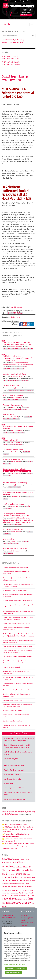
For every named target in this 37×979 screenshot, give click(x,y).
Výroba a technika (27, 349)
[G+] (25, 324)
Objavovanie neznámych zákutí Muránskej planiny (17, 690)
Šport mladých (23, 899)
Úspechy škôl (30, 895)
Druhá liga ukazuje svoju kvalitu (14, 799)
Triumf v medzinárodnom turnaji (14, 766)
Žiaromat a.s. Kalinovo (16, 432)
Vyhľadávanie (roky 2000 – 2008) (13, 42)
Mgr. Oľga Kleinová (16, 347)
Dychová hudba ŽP (24, 867)
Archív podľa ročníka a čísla (11, 62)
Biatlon (13, 863)
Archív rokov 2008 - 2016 (10, 59)
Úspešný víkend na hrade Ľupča (14, 770)
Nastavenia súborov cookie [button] (13, 972)
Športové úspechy (21, 902)
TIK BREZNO (14, 506)
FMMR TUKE (11, 874)
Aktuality (16, 419)
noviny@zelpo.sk (16, 388)
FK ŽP (5, 873)
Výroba (26, 893)
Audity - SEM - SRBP (25, 859)
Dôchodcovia (7, 870)
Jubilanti (12, 878)
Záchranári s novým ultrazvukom (12, 710)
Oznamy (33, 880)
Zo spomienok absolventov (12, 774)
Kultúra (27, 878)
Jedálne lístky (8, 553)
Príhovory (14, 887)
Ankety (17, 859)
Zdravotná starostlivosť (10, 895)
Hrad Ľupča (24, 380)
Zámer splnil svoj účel (11, 759)
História (23, 399)
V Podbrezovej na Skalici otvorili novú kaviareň (16, 623)
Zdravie (13, 541)
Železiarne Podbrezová (11, 349)
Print (16, 324)
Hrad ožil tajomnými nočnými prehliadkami (15, 567)
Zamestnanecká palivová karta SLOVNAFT (15, 590)
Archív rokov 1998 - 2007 (10, 56)
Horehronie (8, 508)
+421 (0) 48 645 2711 (9, 918)
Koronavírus (20, 878)
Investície (5, 878)
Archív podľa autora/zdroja (11, 64)
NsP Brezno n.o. (14, 880)
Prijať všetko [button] (9, 968)
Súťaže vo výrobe (28, 890)
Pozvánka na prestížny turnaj (11, 667)
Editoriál (14, 870)
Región (27, 506)
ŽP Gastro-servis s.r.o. (17, 551)
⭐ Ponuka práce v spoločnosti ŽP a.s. (14, 825)
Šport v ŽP (12, 313)
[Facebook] (21, 324)
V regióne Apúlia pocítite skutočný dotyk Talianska (17, 656)
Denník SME (14, 417)
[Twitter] (28, 324)
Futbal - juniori (16, 317)
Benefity (6, 862)
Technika (4, 893)
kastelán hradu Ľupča (17, 376)
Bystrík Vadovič (15, 496)
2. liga (4, 859)
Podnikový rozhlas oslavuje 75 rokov (13, 700)
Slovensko (18, 524)
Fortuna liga (20, 874)
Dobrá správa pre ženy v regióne (12, 721)
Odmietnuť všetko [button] (20, 968)
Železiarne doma (18, 368)
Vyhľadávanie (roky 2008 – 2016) (13, 40)
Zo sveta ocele (8, 783)
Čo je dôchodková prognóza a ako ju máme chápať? (17, 646)
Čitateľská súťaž (10, 898)
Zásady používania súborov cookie (14, 964)
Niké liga (5, 881)
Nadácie (32, 878)
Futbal (19, 313)
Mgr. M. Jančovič (16, 307)
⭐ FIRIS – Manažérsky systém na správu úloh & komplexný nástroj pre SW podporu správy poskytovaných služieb (18, 846)
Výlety (21, 893)
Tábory (8, 893)
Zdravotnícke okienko (11, 543)
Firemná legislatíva (25, 870)
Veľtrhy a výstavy (15, 893)
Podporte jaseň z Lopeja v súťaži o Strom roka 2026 (17, 601)
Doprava (15, 867)
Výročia (31, 893)
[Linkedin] (32, 324)
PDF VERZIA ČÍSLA (26, 15)
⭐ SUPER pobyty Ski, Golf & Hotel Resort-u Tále (18, 827)
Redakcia (13, 452)
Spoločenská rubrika (20, 409)
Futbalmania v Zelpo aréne (12, 779)
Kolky (18, 487)
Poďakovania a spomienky (17, 883)
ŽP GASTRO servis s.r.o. (16, 444)
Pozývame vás (6, 883)
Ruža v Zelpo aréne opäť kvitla (14, 788)
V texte (13, 407)
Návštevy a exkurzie (25, 880)
